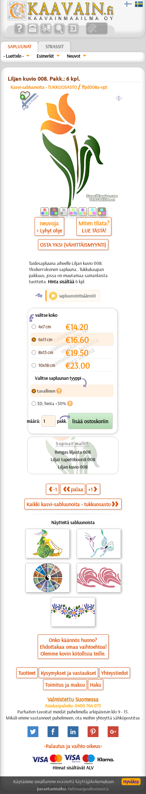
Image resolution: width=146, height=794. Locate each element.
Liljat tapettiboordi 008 (73, 459)
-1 (55, 489)
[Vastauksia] (19, 33)
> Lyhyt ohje (49, 230)
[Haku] (59, 33)
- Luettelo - (13, 56)
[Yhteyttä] (32, 33)
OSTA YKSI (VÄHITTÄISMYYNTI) (73, 244)
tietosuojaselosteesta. (88, 789)
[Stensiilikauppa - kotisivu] (60, 19)
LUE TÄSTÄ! (94, 230)
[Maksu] (45, 33)
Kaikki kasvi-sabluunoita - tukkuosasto (68, 504)
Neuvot (73, 56)
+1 (90, 489)
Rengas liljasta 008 (73, 452)
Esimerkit (45, 56)
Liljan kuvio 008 (73, 467)
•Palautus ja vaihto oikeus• (73, 746)
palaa (77, 489)
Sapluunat (19, 46)
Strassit (54, 46)
